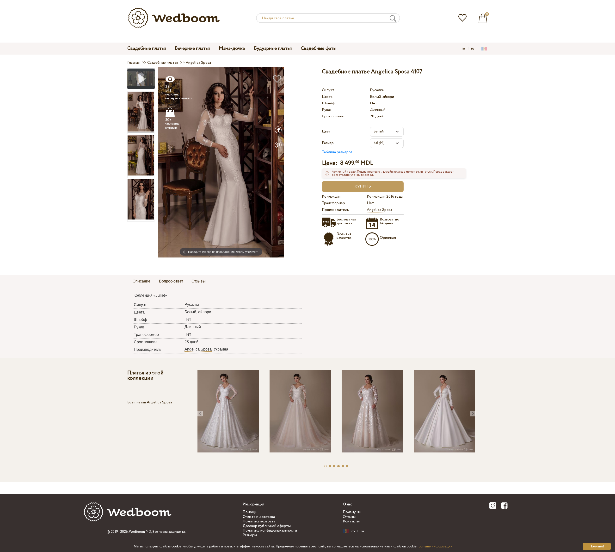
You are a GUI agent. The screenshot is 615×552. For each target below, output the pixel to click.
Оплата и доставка (259, 517)
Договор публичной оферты (267, 526)
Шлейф (328, 103)
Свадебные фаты (318, 48)
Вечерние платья (192, 48)
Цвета (327, 96)
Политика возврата (259, 521)
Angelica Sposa (379, 210)
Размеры (250, 535)
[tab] (141, 281)
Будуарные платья (273, 48)
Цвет (326, 131)
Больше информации (435, 546)
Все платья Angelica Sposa (149, 402)
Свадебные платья (146, 48)
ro (463, 48)
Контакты (351, 521)
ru (472, 48)
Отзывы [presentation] (198, 281)
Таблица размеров (337, 152)
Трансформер (333, 203)
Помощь (250, 512)
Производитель (335, 209)
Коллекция (331, 196)
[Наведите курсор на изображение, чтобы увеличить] (221, 162)
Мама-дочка (232, 48)
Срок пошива (333, 116)
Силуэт (328, 90)
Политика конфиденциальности (270, 530)
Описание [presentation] (141, 281)
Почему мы (352, 512)
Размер (328, 143)
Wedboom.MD (140, 531)
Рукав (327, 109)
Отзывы (349, 517)
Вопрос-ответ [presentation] (171, 281)
